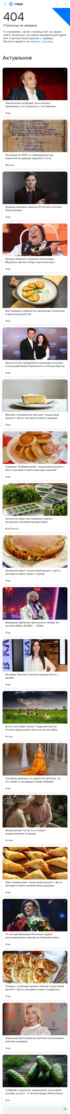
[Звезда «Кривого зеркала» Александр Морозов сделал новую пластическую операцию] (35, 248)
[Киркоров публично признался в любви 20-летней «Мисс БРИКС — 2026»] (35, 611)
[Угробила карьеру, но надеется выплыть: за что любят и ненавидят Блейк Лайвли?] (35, 767)
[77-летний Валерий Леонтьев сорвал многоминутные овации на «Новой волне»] (35, 923)
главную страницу (41, 41)
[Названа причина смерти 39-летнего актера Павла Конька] (35, 196)
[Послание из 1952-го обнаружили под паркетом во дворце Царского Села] (35, 144)
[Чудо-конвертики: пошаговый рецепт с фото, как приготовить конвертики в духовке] (35, 871)
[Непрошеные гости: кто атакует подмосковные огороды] (35, 819)
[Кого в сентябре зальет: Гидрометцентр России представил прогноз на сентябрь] (35, 715)
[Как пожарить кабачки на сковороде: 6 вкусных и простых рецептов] (35, 299)
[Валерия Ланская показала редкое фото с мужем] (35, 663)
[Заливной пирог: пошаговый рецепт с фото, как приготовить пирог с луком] (35, 559)
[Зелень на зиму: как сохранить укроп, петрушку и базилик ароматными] (35, 507)
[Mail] (11, 4)
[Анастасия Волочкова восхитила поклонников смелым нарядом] (35, 1027)
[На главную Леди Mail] (18, 4)
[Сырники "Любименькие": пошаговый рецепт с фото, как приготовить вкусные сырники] (35, 455)
